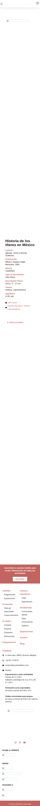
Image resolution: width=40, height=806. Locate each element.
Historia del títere (15, 306)
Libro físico (12, 302)
